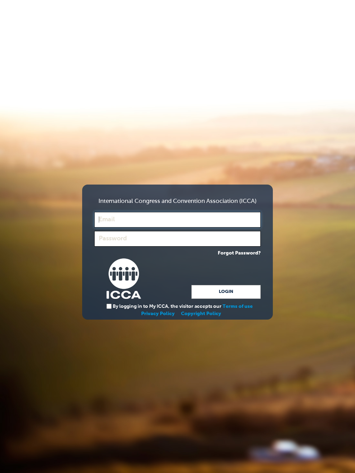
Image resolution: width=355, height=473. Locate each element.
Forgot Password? (239, 253)
